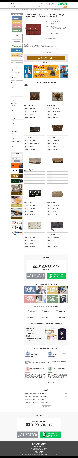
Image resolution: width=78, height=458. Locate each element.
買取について (48, 6)
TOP (11, 9)
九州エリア (62, 317)
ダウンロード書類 (55, 454)
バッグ (12, 82)
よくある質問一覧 (46, 406)
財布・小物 (13, 92)
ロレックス (13, 105)
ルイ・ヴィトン (14, 89)
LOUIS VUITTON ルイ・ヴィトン (55, 21)
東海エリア (32, 317)
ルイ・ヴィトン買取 (16, 9)
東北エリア (47, 317)
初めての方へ (21, 6)
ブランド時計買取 (14, 103)
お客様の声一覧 (46, 386)
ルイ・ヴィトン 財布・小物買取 (24, 9)
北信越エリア (62, 311)
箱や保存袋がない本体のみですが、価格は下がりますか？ (35, 399)
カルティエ (13, 118)
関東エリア (32, 311)
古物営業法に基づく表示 (23, 454)
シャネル (13, 87)
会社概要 (46, 454)
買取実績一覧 (46, 251)
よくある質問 (57, 6)
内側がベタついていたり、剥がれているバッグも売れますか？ (36, 402)
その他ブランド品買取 (15, 141)
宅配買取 (52, 36)
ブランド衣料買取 (14, 131)
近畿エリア (47, 311)
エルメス (13, 84)
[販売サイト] (65, 7)
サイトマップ (50, 454)
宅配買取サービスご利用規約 (39, 454)
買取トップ (13, 6)
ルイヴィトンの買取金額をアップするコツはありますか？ (35, 393)
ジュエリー (13, 116)
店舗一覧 (39, 6)
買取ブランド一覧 (31, 6)
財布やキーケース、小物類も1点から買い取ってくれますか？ (36, 396)
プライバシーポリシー (31, 454)
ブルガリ (13, 120)
